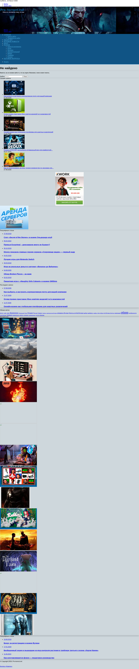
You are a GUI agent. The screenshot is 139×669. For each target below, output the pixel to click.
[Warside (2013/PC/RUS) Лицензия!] (17, 634)
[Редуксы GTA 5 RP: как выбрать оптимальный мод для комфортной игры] (14, 148)
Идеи (26, 313)
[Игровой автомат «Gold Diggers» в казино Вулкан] (18, 613)
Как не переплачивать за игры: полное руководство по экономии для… (29, 168)
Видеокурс (14, 313)
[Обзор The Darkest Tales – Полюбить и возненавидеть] (18, 571)
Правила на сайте (14, 38)
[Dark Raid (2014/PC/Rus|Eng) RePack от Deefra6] (15, 507)
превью (9, 315)
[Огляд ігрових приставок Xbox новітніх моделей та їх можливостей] (14, 112)
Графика (11, 55)
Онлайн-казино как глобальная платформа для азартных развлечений (28, 132)
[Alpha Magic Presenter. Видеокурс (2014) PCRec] (18, 592)
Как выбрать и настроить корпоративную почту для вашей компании (28, 96)
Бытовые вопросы (12, 58)
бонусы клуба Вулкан (76, 313)
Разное (7, 45)
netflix (5, 313)
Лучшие (30, 313)
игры (101, 313)
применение (15, 315)
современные (32, 315)
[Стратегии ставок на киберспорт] (18, 465)
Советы (44, 313)
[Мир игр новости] (12, 26)
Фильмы (10, 50)
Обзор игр (8, 40)
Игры (9, 48)
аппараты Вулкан (63, 313)
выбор (85, 313)
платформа (3, 315)
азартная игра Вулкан (51, 313)
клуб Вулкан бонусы (108, 313)
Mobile (10, 53)
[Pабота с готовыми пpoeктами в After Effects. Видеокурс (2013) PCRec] (18, 423)
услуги (38, 315)
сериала (26, 315)
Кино (6, 43)
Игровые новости (11, 41)
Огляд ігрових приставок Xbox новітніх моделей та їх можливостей (27, 114)
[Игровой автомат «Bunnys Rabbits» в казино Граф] (18, 528)
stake (8, 313)
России (35, 313)
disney (1, 313)
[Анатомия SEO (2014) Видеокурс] (18, 444)
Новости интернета (14, 46)
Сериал (40, 313)
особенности (133, 313)
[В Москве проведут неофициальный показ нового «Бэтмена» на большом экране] (18, 550)
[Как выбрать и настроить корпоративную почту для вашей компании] (14, 94)
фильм (42, 315)
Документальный (14, 52)
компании (118, 313)
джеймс (95, 313)
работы (21, 315)
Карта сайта (12, 36)
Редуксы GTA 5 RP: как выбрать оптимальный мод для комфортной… (28, 150)
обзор (124, 312)
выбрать (90, 313)
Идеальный (21, 313)
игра (98, 313)
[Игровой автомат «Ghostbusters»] (18, 486)
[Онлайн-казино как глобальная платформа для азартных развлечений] (14, 130)
